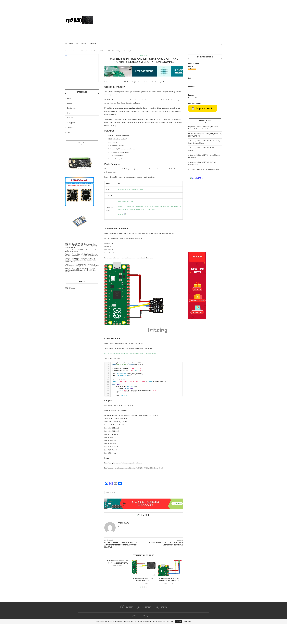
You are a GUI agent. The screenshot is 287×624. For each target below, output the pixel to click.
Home (67, 51)
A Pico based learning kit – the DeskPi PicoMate (203, 169)
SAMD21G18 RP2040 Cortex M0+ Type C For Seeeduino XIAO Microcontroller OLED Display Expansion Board (80, 260)
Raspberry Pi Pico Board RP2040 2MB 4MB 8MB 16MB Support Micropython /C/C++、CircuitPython (82, 265)
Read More (187, 621)
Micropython (81, 43)
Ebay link (121, 214)
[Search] (221, 43)
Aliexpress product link (125, 201)
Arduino (69, 98)
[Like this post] (139, 515)
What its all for (193, 63)
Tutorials (94, 43)
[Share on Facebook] (141, 515)
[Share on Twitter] (144, 515)
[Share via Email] (148, 515)
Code (75, 51)
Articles (69, 103)
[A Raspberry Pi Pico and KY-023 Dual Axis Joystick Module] (143, 568)
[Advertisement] (170, 20)
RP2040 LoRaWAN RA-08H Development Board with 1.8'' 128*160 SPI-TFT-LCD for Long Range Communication (81, 245)
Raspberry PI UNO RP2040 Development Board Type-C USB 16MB (80, 250)
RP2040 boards (70, 288)
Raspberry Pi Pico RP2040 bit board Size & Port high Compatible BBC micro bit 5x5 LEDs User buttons (80, 270)
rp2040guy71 (123, 523)
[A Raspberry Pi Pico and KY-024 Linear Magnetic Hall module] (170, 568)
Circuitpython (71, 108)
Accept (178, 621)
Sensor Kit (70, 127)
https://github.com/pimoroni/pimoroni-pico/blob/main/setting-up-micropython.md (130, 353)
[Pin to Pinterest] (146, 515)
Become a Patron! (194, 98)
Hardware (69, 43)
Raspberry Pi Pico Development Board (130, 189)
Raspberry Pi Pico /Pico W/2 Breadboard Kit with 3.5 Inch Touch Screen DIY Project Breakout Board (81, 255)
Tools (68, 132)
